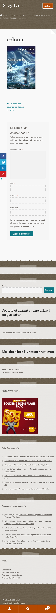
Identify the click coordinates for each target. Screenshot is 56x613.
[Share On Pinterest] (3, 174)
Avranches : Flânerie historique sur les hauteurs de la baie (28, 477)
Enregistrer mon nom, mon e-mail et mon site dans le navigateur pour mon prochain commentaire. (28, 223)
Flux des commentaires (12, 575)
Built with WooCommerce (14, 603)
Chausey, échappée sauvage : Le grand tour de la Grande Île (29, 483)
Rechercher (6, 286)
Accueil (6, 15)
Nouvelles (30, 15)
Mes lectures (18, 15)
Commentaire (16, 149)
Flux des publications (11, 572)
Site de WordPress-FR (11, 578)
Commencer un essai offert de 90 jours (19, 332)
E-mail (14, 196)
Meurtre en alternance (11, 369)
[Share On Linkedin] (3, 168)
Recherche (28, 609)
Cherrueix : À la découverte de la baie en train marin (28, 460)
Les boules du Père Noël (12, 372)
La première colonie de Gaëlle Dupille (15, 107)
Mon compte (9, 609)
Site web (14, 208)
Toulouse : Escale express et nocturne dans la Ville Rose (29, 456)
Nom (12, 183)
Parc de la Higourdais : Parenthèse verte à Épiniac (26, 465)
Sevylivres (13, 5)
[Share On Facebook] (3, 156)
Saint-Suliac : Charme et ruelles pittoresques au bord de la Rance (27, 470)
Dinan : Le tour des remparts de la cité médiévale (26, 489)
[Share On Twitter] (3, 162)
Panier (43, 606)
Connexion (6, 569)
